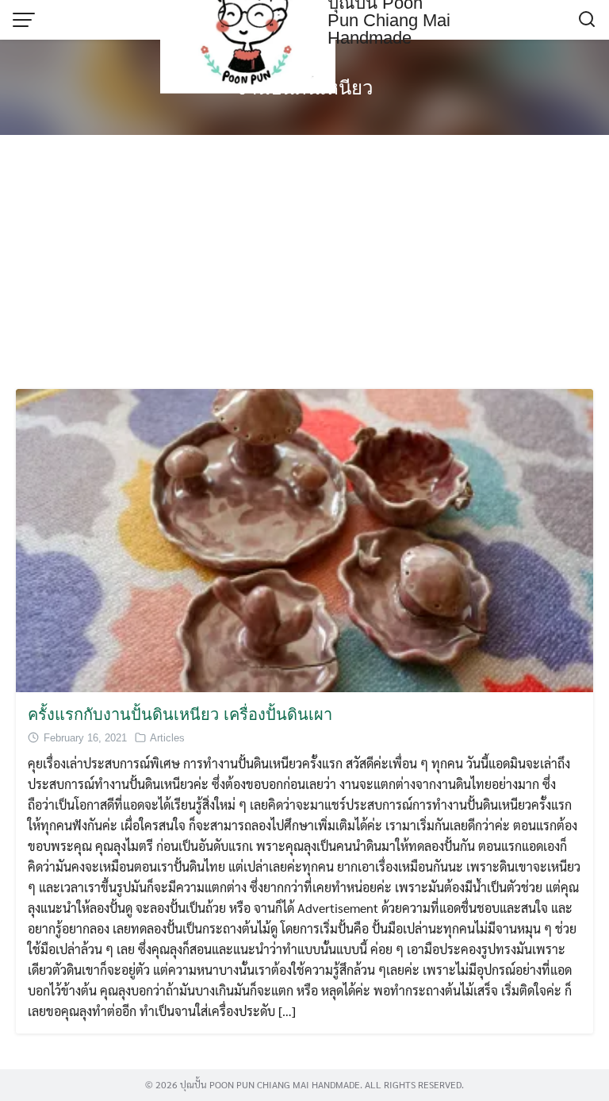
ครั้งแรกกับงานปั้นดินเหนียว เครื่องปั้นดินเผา (180, 714)
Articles (167, 738)
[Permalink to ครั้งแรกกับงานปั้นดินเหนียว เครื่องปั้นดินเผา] (304, 538)
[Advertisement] (304, 262)
